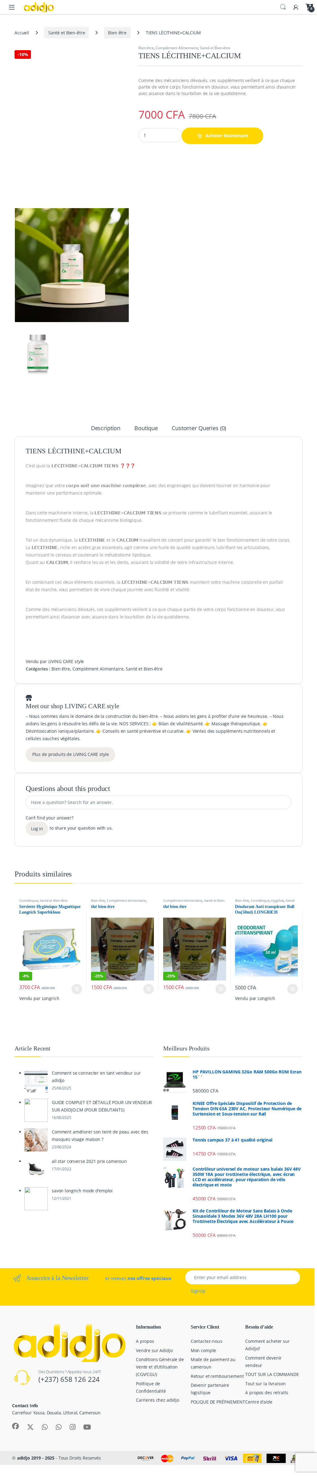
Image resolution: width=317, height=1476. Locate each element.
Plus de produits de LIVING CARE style (70, 754)
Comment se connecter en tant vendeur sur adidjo (96, 1076)
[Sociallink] (15, 1426)
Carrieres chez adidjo (157, 1400)
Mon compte (203, 1350)
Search (283, 7)
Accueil (22, 33)
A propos (145, 1341)
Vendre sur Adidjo (154, 1350)
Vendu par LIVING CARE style (55, 661)
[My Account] (296, 7)
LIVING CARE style (92, 706)
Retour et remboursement (217, 1376)
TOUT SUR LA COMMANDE (272, 1374)
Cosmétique (28, 900)
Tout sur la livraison (265, 1383)
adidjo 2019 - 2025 (35, 1458)
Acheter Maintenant (227, 135)
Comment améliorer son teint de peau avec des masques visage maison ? (100, 1135)
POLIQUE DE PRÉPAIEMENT (218, 1402)
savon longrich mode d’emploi (82, 1191)
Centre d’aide (258, 1402)
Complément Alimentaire (176, 47)
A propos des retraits (266, 1392)
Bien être (117, 33)
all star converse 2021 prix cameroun (89, 1161)
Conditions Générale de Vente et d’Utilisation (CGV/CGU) (160, 1366)
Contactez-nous (206, 1341)
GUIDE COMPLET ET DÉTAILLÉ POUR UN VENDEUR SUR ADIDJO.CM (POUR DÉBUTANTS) (102, 1106)
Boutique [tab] (146, 428)
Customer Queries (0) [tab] (199, 428)
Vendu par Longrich (39, 998)
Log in (37, 829)
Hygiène (277, 900)
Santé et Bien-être (66, 33)
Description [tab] (105, 428)
